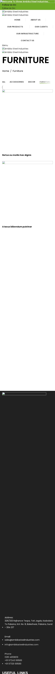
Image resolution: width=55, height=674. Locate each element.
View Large (6, 144)
